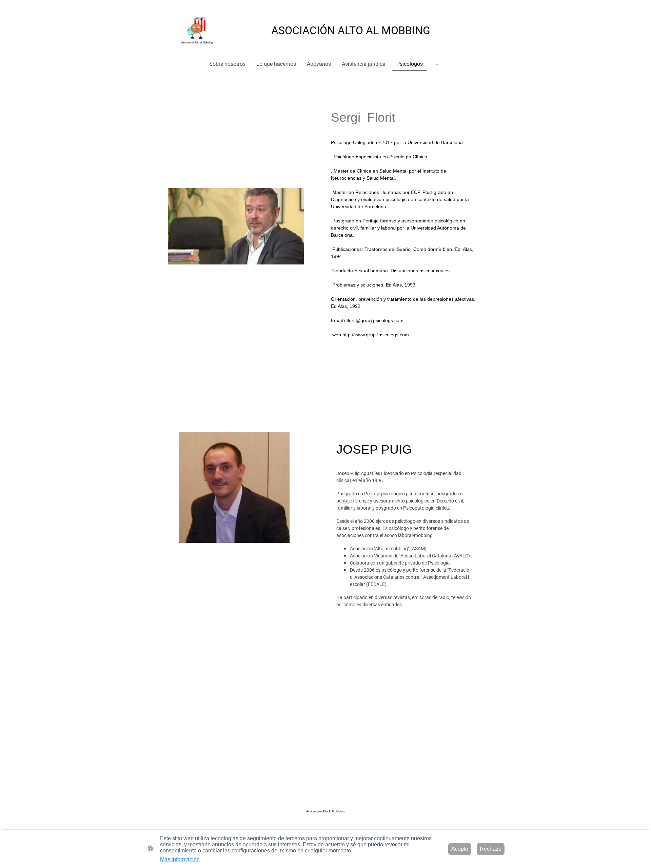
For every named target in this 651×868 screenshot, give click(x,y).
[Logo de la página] (199, 30)
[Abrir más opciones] (436, 63)
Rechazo (490, 849)
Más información (180, 859)
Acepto (459, 849)
